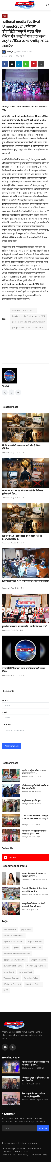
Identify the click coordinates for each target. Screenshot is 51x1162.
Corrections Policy (39, 1154)
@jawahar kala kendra (13, 941)
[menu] (3, 5)
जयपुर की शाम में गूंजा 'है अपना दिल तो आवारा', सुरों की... (35, 1063)
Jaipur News (26, 929)
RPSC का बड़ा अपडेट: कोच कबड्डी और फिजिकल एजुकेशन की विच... (22, 492)
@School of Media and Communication (28, 321)
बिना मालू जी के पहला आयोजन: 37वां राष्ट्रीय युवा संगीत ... (33, 1095)
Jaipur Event (9, 972)
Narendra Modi (25, 972)
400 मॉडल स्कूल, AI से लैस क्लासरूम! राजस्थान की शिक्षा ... (25, 582)
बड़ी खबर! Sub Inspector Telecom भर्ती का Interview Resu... (22, 537)
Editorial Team (21, 1151)
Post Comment (12, 746)
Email (4, 712)
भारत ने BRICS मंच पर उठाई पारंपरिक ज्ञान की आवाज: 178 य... (24, 670)
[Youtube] (5, 1047)
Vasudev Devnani (11, 978)
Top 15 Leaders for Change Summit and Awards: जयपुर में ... (35, 819)
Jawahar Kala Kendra (13, 965)
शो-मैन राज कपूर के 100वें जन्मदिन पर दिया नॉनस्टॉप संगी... (35, 786)
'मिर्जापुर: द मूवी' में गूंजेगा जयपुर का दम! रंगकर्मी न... (35, 1079)
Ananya (5, 385)
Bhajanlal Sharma (38, 959)
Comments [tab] (8, 691)
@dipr (16, 947)
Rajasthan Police (31, 978)
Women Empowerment (36, 965)
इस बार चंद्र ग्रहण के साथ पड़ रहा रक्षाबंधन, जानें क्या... (34, 874)
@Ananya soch (10, 929)
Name (5, 700)
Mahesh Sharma (28, 894)
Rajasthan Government (14, 935)
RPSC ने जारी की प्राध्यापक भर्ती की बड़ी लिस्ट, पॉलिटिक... (21, 447)
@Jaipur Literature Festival (15, 959)
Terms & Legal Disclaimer (14, 1148)
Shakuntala (6, 452)
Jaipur (6, 947)
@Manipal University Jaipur (23, 310)
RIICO (6, 990)
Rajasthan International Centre (17, 953)
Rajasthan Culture (33, 984)
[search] (47, 5)
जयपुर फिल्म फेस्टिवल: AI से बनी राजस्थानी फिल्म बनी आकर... (33, 904)
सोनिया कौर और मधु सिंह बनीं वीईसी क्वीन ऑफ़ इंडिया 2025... (34, 832)
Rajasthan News (35, 941)
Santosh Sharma (28, 879)
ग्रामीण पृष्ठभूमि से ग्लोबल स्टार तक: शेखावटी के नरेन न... (34, 771)
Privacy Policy (34, 1148)
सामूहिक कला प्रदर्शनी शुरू (31, 800)
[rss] (12, 1047)
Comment (7, 724)
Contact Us (7, 1151)
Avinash (25, 909)
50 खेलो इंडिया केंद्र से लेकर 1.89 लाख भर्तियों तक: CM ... (34, 889)
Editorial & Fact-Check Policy (15, 1154)
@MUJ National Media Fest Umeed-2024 (28, 327)
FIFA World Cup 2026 (12, 984)
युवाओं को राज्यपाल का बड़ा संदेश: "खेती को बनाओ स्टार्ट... (25, 626)
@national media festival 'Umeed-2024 (28, 316)
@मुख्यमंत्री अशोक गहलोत (32, 947)
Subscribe (43, 1128)
